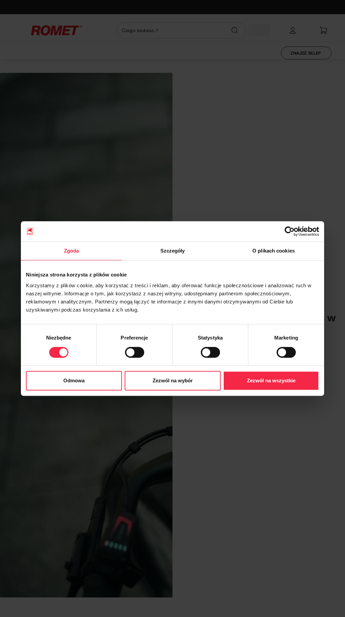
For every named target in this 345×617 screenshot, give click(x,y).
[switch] (134, 352)
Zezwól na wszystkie (271, 380)
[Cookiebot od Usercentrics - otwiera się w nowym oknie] (289, 231)
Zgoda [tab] (71, 251)
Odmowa (74, 380)
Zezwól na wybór (173, 380)
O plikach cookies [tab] (273, 251)
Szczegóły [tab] (172, 251)
